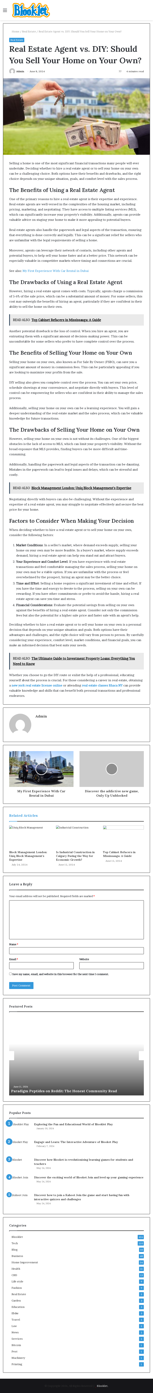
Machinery (18, 1357)
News (15, 1332)
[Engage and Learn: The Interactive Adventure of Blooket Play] (20, 1147)
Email (13, 959)
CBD (14, 1275)
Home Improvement (25, 1262)
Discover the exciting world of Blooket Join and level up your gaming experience (88, 1177)
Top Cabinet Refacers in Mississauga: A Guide (119, 854)
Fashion (17, 1287)
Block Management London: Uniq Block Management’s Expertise (28, 855)
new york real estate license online (37, 685)
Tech (15, 1243)
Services (17, 1338)
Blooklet (17, 1236)
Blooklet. (102, 1385)
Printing (17, 1364)
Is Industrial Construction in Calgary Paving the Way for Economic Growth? (75, 855)
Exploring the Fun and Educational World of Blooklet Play (73, 1124)
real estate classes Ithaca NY (102, 685)
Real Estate (29, 31)
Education (18, 1306)
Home (15, 31)
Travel (16, 1319)
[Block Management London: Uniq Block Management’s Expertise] (29, 837)
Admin (20, 71)
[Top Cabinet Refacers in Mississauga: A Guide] (123, 837)
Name (13, 944)
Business (17, 1256)
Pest (15, 1351)
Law (14, 1326)
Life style (17, 1281)
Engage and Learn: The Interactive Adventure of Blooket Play (76, 1142)
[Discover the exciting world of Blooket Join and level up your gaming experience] (20, 1182)
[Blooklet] (31, 10)
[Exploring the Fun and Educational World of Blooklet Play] (20, 1129)
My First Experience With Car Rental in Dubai (56, 271)
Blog (15, 1249)
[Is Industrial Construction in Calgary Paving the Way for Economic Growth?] (76, 837)
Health (16, 1268)
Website (84, 959)
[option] (76, 1055)
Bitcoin (16, 1345)
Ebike (15, 1313)
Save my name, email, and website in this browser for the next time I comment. (60, 974)
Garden (16, 1300)
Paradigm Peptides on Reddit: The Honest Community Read (64, 1091)
